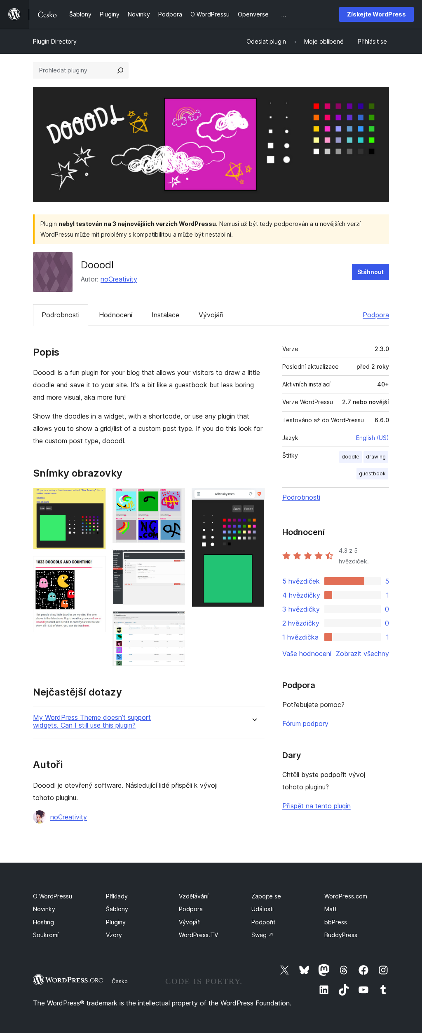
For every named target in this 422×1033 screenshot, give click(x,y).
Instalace (165, 315)
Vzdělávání (194, 896)
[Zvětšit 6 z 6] (253, 499)
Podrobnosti (61, 315)
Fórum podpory (305, 723)
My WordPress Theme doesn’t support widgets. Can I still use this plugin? (92, 721)
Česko (120, 981)
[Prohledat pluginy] (120, 70)
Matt (330, 908)
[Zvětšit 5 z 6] (174, 622)
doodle (350, 457)
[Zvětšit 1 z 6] (95, 499)
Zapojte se (266, 896)
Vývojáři (211, 315)
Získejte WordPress (376, 14)
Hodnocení (115, 315)
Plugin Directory (55, 41)
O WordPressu (52, 896)
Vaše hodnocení (306, 653)
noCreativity (119, 279)
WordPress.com (345, 896)
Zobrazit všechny (362, 653)
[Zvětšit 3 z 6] (174, 499)
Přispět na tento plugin (316, 806)
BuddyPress (340, 934)
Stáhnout (370, 271)
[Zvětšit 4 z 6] (174, 560)
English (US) (372, 437)
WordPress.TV (198, 934)
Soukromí (46, 934)
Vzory (114, 934)
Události (262, 908)
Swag (262, 934)
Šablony (117, 908)
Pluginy (116, 922)
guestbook (372, 473)
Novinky (44, 908)
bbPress (335, 922)
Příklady (117, 896)
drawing (376, 457)
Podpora (376, 315)
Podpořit (263, 922)
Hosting (43, 922)
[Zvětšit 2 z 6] (95, 567)
